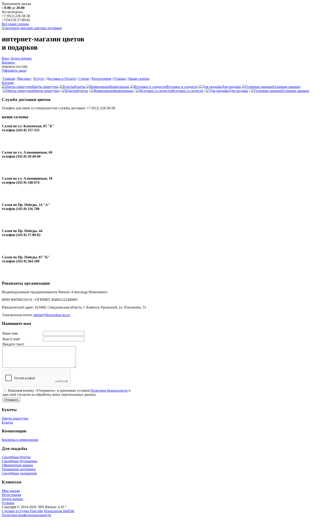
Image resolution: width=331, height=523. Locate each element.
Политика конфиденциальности (26, 515)
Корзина (8, 62)
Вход (5, 58)
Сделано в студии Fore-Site (22, 511)
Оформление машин (17, 465)
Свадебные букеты (16, 457)
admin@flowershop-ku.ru (51, 315)
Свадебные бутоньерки (19, 461)
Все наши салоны (15, 24)
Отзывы (8, 503)
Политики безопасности (109, 390)
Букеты (7, 422)
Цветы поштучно (15, 418)
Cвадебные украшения (19, 473)
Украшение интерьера (19, 469)
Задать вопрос (21, 58)
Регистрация (11, 495)
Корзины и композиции (20, 440)
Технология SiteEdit (59, 511)
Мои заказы (11, 491)
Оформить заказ (14, 70)
